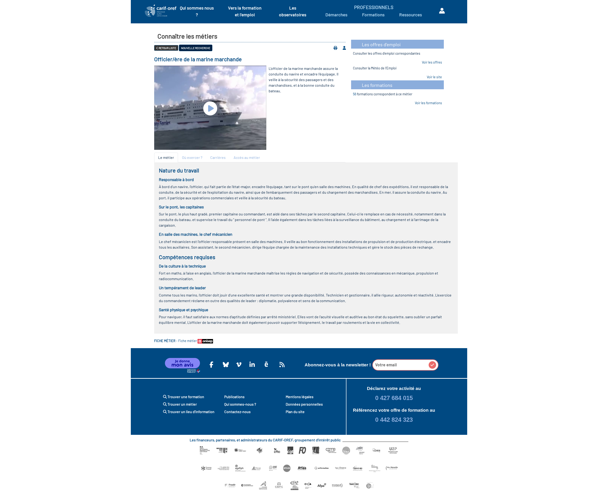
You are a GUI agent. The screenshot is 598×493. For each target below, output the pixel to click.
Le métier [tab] (166, 157)
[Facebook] (211, 364)
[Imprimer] (335, 48)
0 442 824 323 (394, 419)
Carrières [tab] (218, 157)
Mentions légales (299, 396)
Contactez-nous (237, 411)
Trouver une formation (185, 396)
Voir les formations (428, 103)
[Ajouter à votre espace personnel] (344, 48)
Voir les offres (432, 62)
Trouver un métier (182, 404)
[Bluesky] (224, 364)
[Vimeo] (238, 364)
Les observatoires (292, 11)
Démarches (336, 14)
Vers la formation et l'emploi (244, 11)
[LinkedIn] (251, 364)
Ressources (410, 14)
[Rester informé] (281, 364)
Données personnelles (304, 404)
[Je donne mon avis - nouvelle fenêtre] (182, 365)
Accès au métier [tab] (247, 157)
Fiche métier (188, 341)
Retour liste (167, 48)
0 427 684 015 (394, 397)
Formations (373, 14)
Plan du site (295, 411)
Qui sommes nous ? (197, 11)
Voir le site (434, 77)
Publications (234, 396)
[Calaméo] (266, 364)
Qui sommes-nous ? (240, 404)
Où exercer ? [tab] (192, 157)
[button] (432, 365)
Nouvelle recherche (195, 48)
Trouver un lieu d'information (190, 411)
